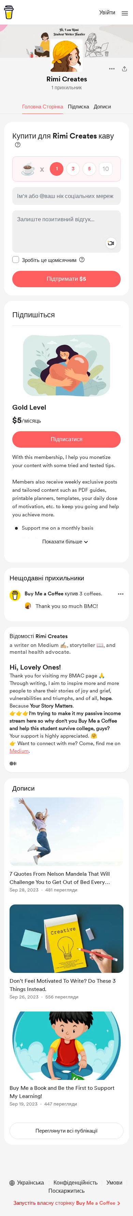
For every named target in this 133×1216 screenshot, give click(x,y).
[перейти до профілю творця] (66, 56)
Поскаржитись (66, 1191)
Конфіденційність (76, 1182)
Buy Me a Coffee (44, 594)
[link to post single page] (66, 846)
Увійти (107, 12)
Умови (114, 1182)
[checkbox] (44, 259)
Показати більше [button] (62, 542)
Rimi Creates (66, 79)
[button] (125, 13)
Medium (19, 751)
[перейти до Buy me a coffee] (9, 12)
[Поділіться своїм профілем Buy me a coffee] (124, 68)
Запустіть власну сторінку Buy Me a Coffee (64, 1203)
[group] (66, 440)
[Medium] (13, 763)
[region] (66, 208)
